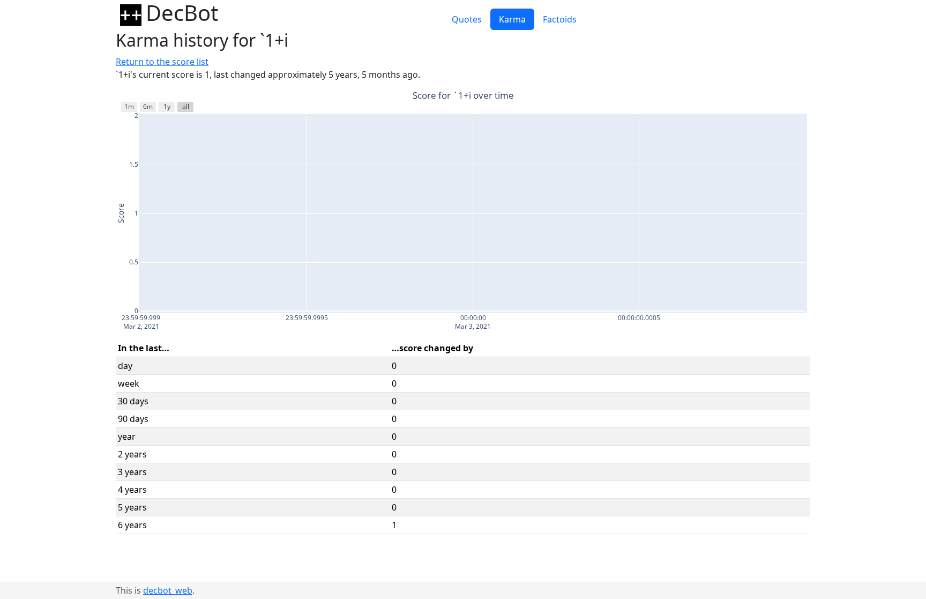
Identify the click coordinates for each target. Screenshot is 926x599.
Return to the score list (162, 62)
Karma (512, 19)
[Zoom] (734, 96)
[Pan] (747, 96)
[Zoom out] (777, 96)
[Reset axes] (802, 96)
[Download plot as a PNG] (717, 96)
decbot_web (167, 590)
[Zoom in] (764, 96)
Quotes (467, 19)
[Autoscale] (789, 96)
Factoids (560, 19)
